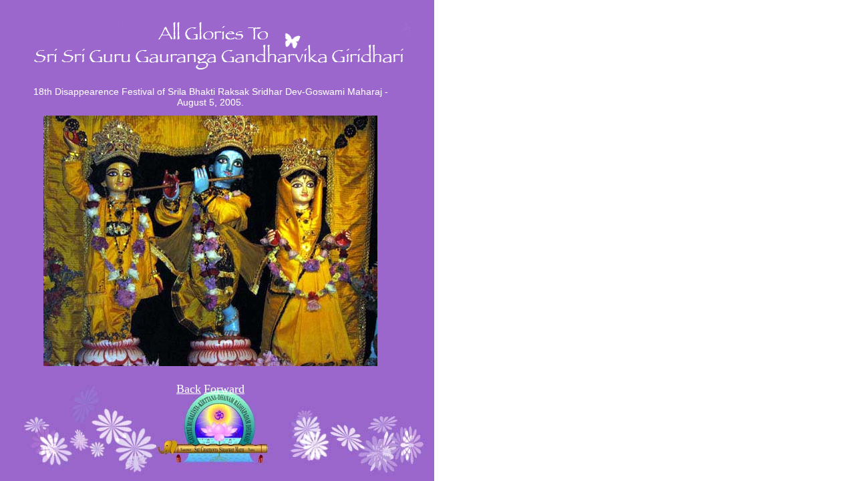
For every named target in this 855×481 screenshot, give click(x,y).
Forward (224, 388)
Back (188, 388)
